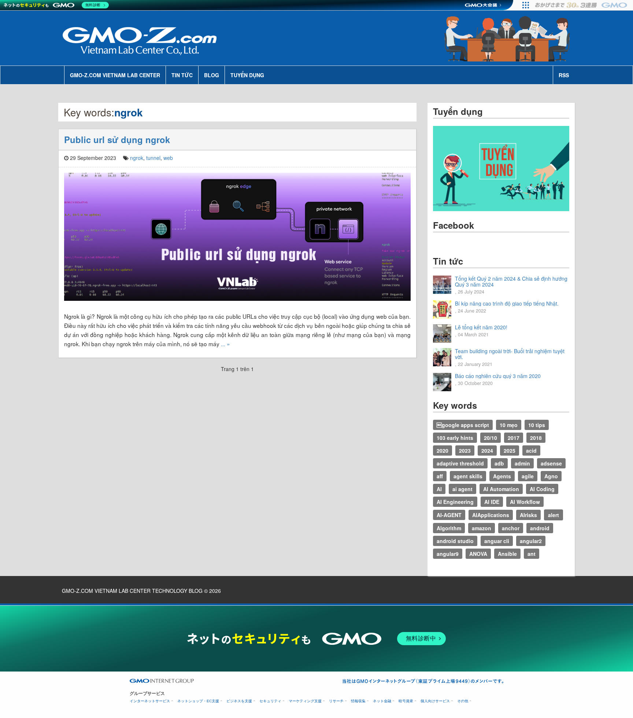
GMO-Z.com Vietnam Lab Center (115, 75)
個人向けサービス (435, 701)
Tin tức (182, 75)
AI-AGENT (449, 514)
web (168, 157)
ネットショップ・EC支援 (198, 701)
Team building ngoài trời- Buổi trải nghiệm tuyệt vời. (509, 354)
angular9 (448, 553)
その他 (462, 701)
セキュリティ (270, 701)
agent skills (468, 476)
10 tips (536, 424)
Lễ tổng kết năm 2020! (481, 327)
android (539, 528)
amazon (481, 528)
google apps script (463, 424)
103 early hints (455, 437)
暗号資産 (406, 701)
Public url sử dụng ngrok (117, 139)
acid (531, 450)
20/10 (490, 437)
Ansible (507, 553)
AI (439, 488)
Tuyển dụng (247, 75)
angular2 (531, 540)
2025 (509, 450)
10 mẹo (509, 424)
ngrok (136, 157)
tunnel (153, 157)
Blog (211, 75)
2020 (442, 450)
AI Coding (542, 488)
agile (528, 476)
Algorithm (449, 528)
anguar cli (496, 540)
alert (553, 515)
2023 (465, 450)
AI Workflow (525, 501)
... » (225, 344)
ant (532, 553)
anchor (510, 528)
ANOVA (478, 553)
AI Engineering (455, 501)
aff (440, 476)
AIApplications (490, 514)
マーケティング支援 (305, 701)
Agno (551, 476)
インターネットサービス (150, 701)
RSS (564, 75)
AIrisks (528, 514)
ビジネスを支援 (239, 701)
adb (499, 463)
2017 (513, 437)
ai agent (462, 488)
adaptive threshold (460, 463)
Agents (502, 476)
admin (522, 463)
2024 (487, 450)
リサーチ (336, 701)
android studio (455, 540)
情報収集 (358, 701)
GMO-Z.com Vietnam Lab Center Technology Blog (132, 590)
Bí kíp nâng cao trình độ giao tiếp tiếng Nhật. (507, 303)
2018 (536, 437)
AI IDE (491, 501)
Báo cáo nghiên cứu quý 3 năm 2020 (498, 376)
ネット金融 (382, 701)
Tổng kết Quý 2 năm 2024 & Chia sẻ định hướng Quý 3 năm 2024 (511, 281)
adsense (551, 463)
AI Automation (501, 488)
